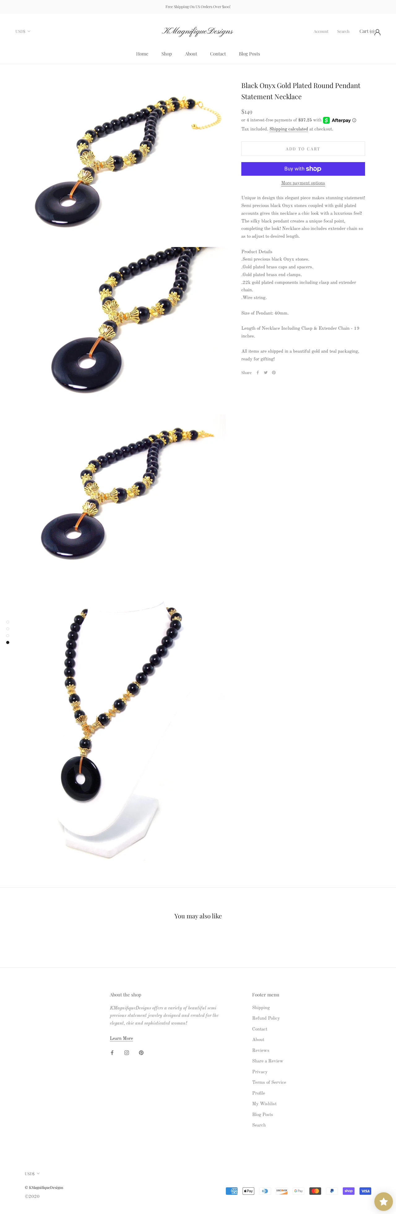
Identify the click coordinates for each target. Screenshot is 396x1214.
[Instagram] (126, 1053)
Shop (166, 54)
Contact (218, 54)
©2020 (32, 1196)
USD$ (20, 31)
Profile (258, 1093)
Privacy (260, 1072)
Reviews (260, 1050)
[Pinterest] (274, 372)
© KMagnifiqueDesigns (44, 1187)
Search (343, 31)
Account (321, 31)
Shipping (261, 1008)
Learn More (121, 1038)
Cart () (366, 31)
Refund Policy (266, 1018)
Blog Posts (249, 54)
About (191, 54)
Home (142, 54)
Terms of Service (269, 1082)
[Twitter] (266, 372)
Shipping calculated (288, 129)
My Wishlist (264, 1104)
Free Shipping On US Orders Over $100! (198, 6)
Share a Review (267, 1061)
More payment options (303, 183)
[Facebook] (258, 372)
